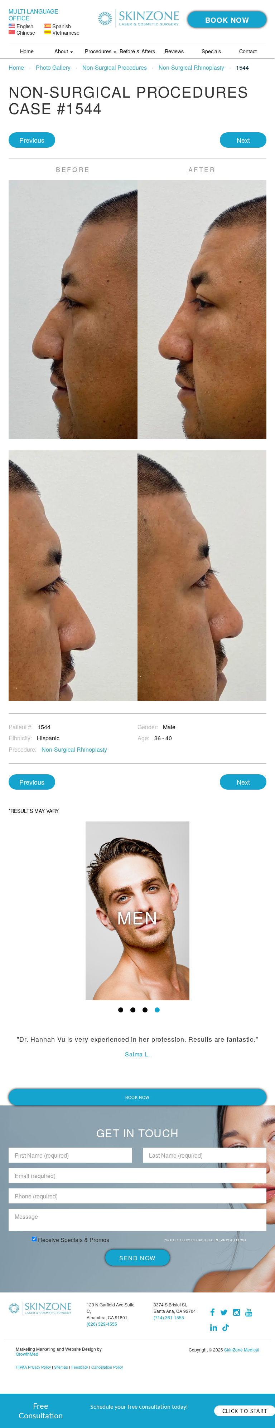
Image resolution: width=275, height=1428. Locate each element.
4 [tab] (157, 1009)
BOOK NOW (227, 20)
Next (243, 139)
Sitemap (61, 1367)
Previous (31, 139)
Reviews (174, 51)
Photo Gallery (53, 67)
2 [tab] (132, 1009)
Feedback (79, 1367)
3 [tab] (145, 1009)
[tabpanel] (137, 910)
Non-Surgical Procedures (114, 67)
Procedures (99, 51)
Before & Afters (137, 51)
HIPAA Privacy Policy (33, 1367)
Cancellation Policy (107, 1367)
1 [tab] (120, 1009)
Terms (239, 1239)
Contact (248, 51)
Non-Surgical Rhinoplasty (191, 67)
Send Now (137, 1258)
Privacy (222, 1239)
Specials (211, 51)
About (61, 51)
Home (27, 51)
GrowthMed (27, 1354)
